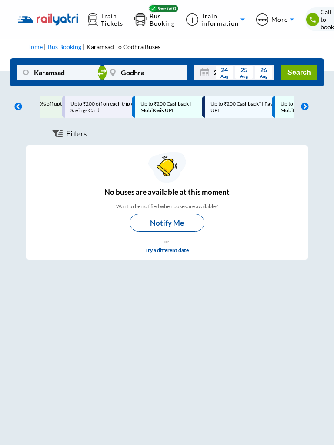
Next (303, 107)
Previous (16, 107)
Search (299, 72)
